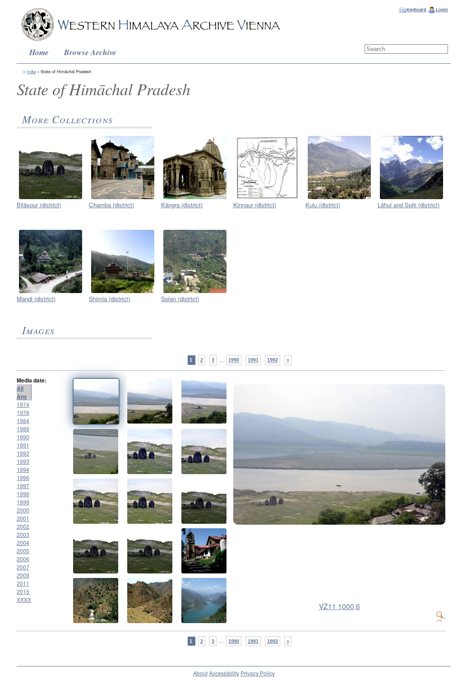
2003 (23, 534)
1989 (23, 429)
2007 (23, 567)
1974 (23, 404)
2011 (23, 583)
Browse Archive (90, 52)
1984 (23, 420)
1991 (253, 360)
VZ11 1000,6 (339, 606)
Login (442, 9)
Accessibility (224, 673)
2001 (23, 518)
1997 (23, 485)
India (31, 71)
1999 (23, 502)
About (200, 673)
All (20, 388)
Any (22, 396)
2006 (23, 559)
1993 (23, 461)
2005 (23, 550)
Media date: (31, 380)
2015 (23, 591)
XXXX (24, 599)
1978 (23, 412)
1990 (233, 360)
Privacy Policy (257, 673)
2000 (23, 510)
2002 (23, 526)
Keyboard (416, 9)
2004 (23, 542)
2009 (23, 575)
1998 (23, 494)
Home (39, 52)
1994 (23, 469)
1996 (23, 477)
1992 (272, 360)
